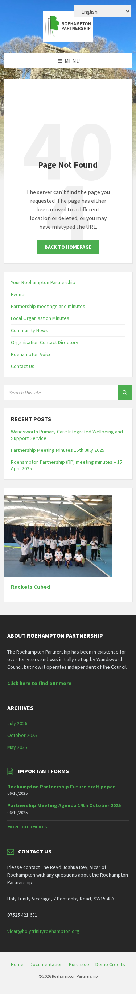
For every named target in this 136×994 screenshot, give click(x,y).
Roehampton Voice (31, 354)
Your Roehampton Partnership (43, 282)
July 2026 (17, 723)
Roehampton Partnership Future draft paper (61, 786)
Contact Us (22, 366)
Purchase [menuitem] (79, 964)
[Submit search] (125, 392)
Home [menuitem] (17, 964)
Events (18, 294)
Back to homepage (68, 247)
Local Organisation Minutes (40, 318)
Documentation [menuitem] (46, 964)
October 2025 (22, 735)
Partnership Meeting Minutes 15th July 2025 (57, 450)
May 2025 (17, 747)
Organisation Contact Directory (44, 342)
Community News (29, 330)
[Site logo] (68, 39)
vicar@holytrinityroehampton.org (43, 931)
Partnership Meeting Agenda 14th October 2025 (64, 805)
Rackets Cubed (30, 586)
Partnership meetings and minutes (48, 306)
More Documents (27, 827)
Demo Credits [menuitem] (110, 964)
